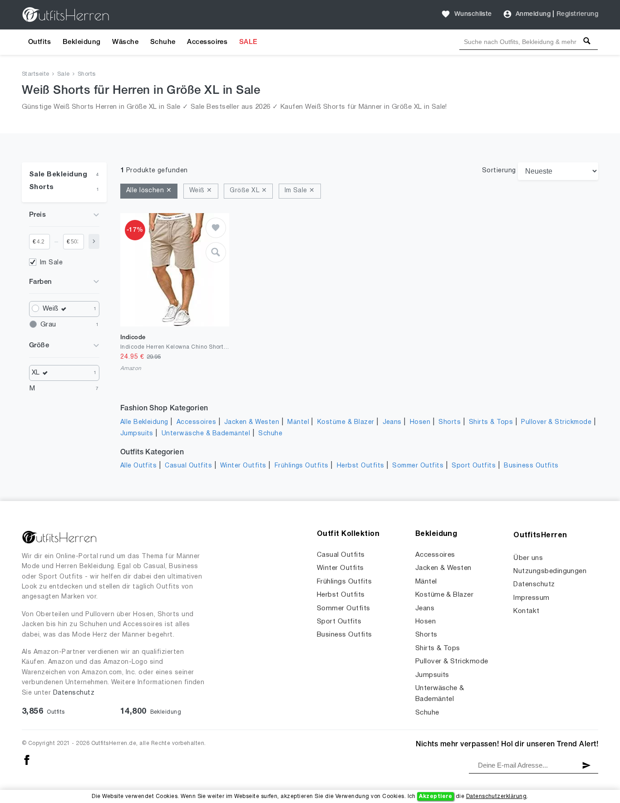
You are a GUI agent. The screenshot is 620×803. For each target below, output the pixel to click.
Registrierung (577, 14)
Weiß (51, 309)
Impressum (531, 598)
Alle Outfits (138, 466)
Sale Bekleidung (58, 174)
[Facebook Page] (27, 759)
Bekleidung (82, 42)
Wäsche (125, 42)
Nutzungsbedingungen (549, 571)
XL (36, 373)
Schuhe (163, 42)
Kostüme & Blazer (345, 422)
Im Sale (51, 263)
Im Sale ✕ (300, 191)
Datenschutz (73, 693)
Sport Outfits (474, 466)
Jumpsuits (136, 434)
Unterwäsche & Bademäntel (206, 434)
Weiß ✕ (200, 191)
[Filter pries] (94, 241)
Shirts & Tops (491, 422)
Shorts (87, 74)
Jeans (392, 422)
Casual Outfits (188, 466)
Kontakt (526, 611)
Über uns (528, 558)
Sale (63, 74)
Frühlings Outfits (302, 466)
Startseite (35, 74)
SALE (248, 42)
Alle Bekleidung (144, 422)
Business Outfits (531, 466)
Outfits (39, 42)
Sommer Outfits (417, 466)
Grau (48, 324)
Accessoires (207, 42)
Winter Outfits (243, 466)
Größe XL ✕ (248, 191)
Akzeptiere (435, 796)
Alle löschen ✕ (149, 191)
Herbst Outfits (360, 466)
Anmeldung (533, 14)
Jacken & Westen (251, 422)
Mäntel (298, 422)
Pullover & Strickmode (556, 422)
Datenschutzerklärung (496, 796)
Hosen (420, 422)
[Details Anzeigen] (216, 252)
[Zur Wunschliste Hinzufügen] (216, 228)
